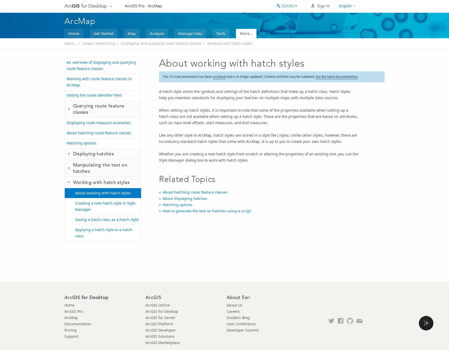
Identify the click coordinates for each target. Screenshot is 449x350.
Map (132, 33)
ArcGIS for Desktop (162, 311)
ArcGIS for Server (160, 317)
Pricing (70, 330)
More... (246, 33)
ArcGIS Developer (161, 330)
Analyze (157, 33)
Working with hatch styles (229, 43)
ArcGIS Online (158, 305)
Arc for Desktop (85, 6)
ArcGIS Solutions (160, 336)
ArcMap (155, 5)
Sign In (323, 5)
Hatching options (81, 143)
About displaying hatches (185, 198)
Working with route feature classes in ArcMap (99, 81)
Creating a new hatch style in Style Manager (105, 206)
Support (71, 336)
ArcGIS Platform (159, 323)
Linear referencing (98, 43)
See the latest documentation (336, 76)
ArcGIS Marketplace (163, 342)
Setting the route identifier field (94, 95)
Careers (233, 311)
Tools (221, 33)
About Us (234, 305)
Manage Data (190, 33)
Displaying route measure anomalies (99, 122)
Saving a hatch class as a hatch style (106, 219)
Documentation (77, 323)
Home (73, 33)
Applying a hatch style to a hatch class (103, 232)
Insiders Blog (238, 317)
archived (219, 76)
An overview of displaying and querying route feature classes (101, 65)
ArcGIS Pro (135, 5)
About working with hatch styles (103, 192)
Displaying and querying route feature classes (161, 43)
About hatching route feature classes (99, 132)
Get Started (104, 33)
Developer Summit (243, 330)
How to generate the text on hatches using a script (207, 210)
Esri (373, 6)
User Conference (241, 323)
